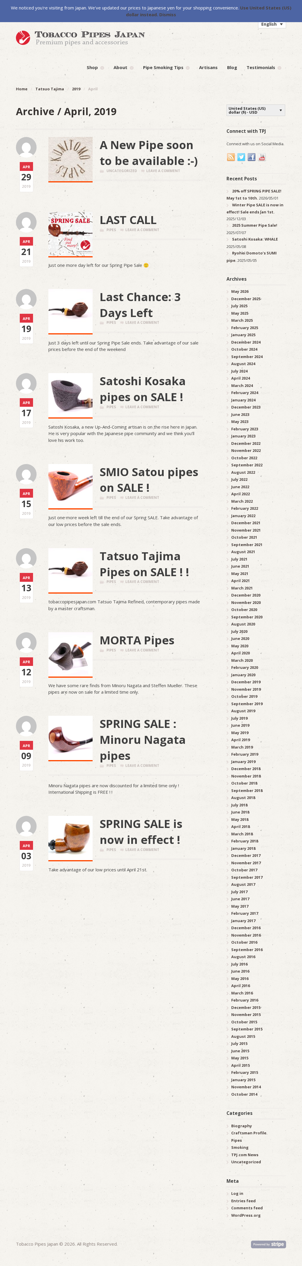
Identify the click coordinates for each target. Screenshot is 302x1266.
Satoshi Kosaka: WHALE (255, 239)
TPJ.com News (244, 1154)
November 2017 (246, 862)
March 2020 (242, 660)
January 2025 (243, 334)
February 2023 (244, 429)
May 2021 (239, 573)
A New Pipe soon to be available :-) (149, 152)
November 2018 (246, 776)
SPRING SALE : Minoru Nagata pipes (143, 739)
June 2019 (240, 725)
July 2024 (239, 371)
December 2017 (245, 855)
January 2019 (243, 761)
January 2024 (243, 400)
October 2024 (244, 349)
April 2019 (240, 739)
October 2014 (244, 1094)
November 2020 (246, 602)
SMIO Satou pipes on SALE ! (149, 479)
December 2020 (245, 595)
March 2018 (242, 834)
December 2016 (245, 927)
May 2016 (239, 978)
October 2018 (244, 783)
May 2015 (239, 1058)
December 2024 (245, 342)
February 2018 (244, 841)
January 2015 (243, 1079)
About (120, 67)
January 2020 (243, 674)
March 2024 (242, 385)
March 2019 (242, 747)
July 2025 (239, 305)
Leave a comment (163, 171)
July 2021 (239, 559)
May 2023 (239, 421)
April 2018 (240, 826)
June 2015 (240, 1050)
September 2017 (246, 877)
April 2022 (240, 493)
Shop (92, 67)
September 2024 (246, 356)
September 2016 (246, 949)
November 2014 (246, 1086)
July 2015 (239, 1043)
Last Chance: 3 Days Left (140, 304)
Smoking (240, 1147)
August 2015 (243, 1036)
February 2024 (244, 392)
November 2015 (246, 1014)
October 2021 (244, 537)
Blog (232, 67)
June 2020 (240, 638)
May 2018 (239, 819)
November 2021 (246, 530)
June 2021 (240, 566)
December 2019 (245, 682)
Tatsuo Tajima (49, 89)
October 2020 (244, 609)
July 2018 (239, 805)
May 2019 (239, 732)
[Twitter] (241, 157)
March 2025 (242, 320)
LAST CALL (128, 219)
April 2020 (240, 653)
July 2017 (239, 891)
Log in (237, 1193)
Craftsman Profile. (249, 1133)
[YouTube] (262, 157)
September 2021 (246, 544)
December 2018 (245, 768)
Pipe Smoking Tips (163, 67)
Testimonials (261, 67)
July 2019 (239, 718)
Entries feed (243, 1200)
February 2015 (244, 1072)
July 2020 (239, 631)
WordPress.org (246, 1215)
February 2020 (244, 667)
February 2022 (244, 508)
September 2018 (246, 790)
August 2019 (243, 710)
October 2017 (244, 870)
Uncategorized (121, 171)
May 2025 (239, 313)
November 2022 (246, 450)
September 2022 (246, 465)
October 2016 (244, 942)
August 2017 (243, 884)
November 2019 (246, 689)
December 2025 (245, 298)
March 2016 (242, 993)
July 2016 (239, 964)
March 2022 (242, 501)
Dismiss (167, 14)
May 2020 (239, 645)
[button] (272, 24)
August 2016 (243, 956)
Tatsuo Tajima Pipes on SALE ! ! (144, 563)
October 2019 (244, 696)
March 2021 (242, 588)
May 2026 (239, 291)
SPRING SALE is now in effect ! (141, 831)
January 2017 (243, 920)
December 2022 (245, 443)
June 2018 (240, 812)
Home (21, 89)
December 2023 (245, 407)
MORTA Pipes (137, 640)
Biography (241, 1125)
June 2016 (240, 971)
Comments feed (247, 1208)
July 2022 (239, 479)
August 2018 (243, 797)
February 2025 (244, 327)
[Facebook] (252, 157)
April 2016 (240, 985)
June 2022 (240, 486)
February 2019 (244, 754)
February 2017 (244, 913)
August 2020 (243, 624)
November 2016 (246, 935)
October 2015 (244, 1022)
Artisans (208, 67)
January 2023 (243, 436)
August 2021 (243, 551)
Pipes (111, 230)
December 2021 (245, 522)
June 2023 (240, 414)
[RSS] (231, 157)
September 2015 (246, 1029)
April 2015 (240, 1065)
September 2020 (246, 617)
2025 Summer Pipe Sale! (254, 225)
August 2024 (243, 363)
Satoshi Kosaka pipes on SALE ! (143, 388)
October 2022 (244, 457)
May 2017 (239, 906)
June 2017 (240, 898)
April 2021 (240, 580)
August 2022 (243, 472)
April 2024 (240, 378)
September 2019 (246, 703)
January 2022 (243, 515)
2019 (76, 89)
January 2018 (243, 848)
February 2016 (244, 1000)
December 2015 (245, 1007)
